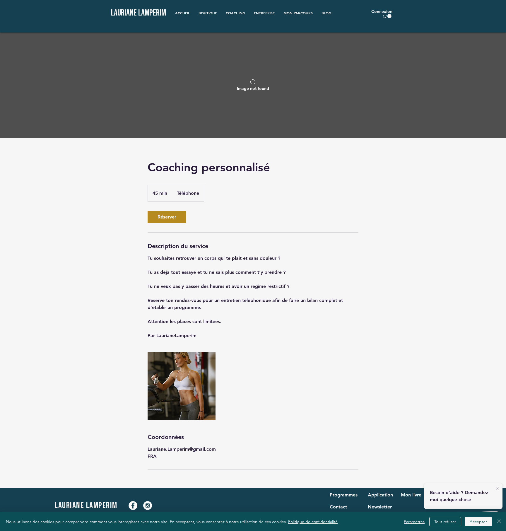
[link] (167, 217)
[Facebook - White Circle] (133, 505)
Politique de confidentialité (313, 521)
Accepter (478, 521)
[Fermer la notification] (497, 488)
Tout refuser (445, 521)
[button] (207, 12)
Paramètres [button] (414, 521)
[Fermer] (498, 521)
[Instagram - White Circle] (147, 505)
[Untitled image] (182, 386)
